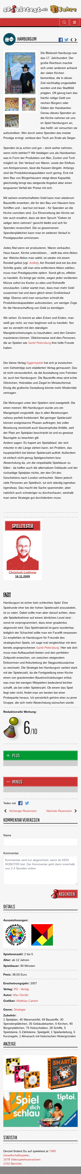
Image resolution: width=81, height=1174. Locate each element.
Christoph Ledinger (22, 572)
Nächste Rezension (59, 811)
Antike (33, 262)
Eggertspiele (35, 362)
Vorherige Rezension (23, 811)
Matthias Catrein (27, 1000)
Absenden (67, 894)
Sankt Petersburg (39, 342)
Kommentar (11, 853)
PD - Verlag (21, 989)
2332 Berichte (12, 1163)
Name (7, 835)
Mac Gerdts (20, 995)
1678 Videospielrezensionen (21, 1159)
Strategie (20, 1009)
